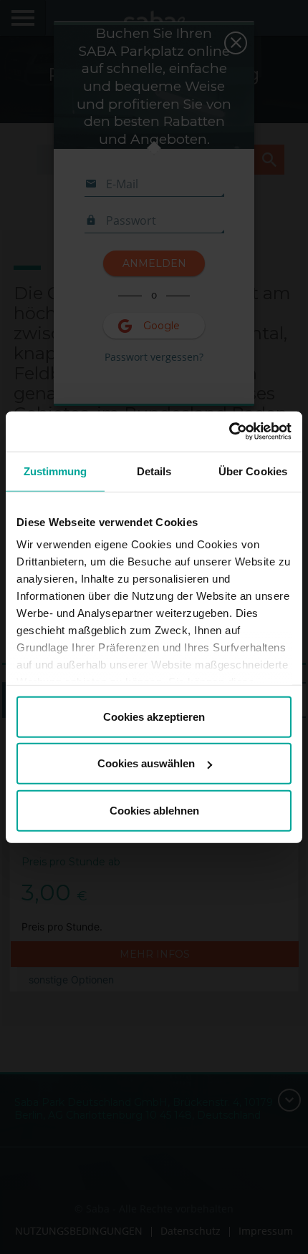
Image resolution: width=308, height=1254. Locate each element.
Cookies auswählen (146, 763)
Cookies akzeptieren (154, 716)
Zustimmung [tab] (55, 471)
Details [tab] (154, 471)
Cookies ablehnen (154, 810)
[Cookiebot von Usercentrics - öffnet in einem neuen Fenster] (229, 431)
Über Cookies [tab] (252, 471)
